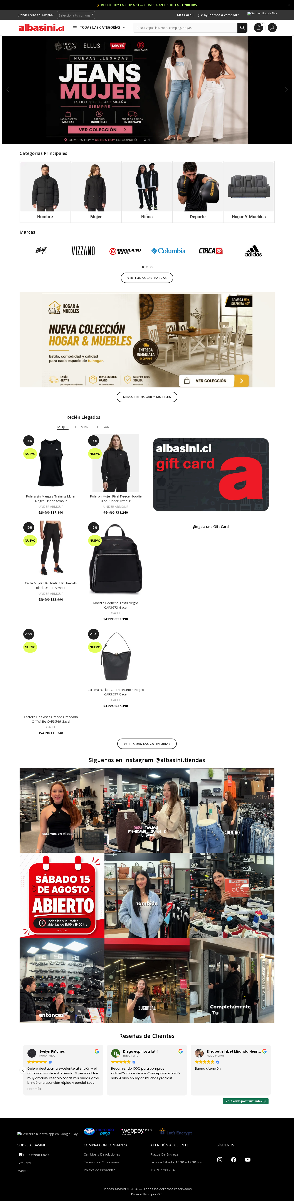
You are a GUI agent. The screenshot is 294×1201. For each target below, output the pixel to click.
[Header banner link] (147, 5)
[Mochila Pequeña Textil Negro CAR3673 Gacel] (116, 559)
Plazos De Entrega (164, 1154)
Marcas (22, 1170)
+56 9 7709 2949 (163, 1170)
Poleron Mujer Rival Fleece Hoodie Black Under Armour (116, 498)
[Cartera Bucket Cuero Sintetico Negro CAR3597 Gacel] (116, 656)
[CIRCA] (211, 251)
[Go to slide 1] (145, 140)
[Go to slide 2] (149, 140)
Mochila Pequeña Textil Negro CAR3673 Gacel (115, 605)
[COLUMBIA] (168, 251)
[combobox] (76, 15)
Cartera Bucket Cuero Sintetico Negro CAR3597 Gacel (115, 691)
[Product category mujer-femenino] (96, 192)
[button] (7, 89)
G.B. (160, 1194)
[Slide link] (147, 89)
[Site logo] (41, 27)
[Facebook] (234, 1158)
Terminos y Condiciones (101, 1162)
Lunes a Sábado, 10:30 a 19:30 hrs (176, 1162)
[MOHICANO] (125, 251)
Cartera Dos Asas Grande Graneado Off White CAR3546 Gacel (51, 719)
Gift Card (184, 15)
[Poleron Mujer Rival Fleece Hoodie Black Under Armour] (116, 463)
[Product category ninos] (147, 192)
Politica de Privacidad (100, 1170)
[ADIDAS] (253, 251)
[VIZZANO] (83, 251)
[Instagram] (220, 1158)
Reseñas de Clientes (147, 1036)
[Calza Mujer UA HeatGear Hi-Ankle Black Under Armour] (51, 550)
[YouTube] (248, 1158)
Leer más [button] (118, 1089)
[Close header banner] (288, 5)
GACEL (116, 613)
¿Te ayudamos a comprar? (218, 15)
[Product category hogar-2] (249, 192)
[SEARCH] (242, 28)
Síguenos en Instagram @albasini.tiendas (147, 760)
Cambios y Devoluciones (102, 1154)
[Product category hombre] (45, 192)
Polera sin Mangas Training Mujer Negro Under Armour (51, 498)
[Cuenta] (272, 27)
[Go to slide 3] (151, 267)
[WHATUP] (41, 251)
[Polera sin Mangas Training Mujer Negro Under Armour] (51, 463)
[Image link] (147, 339)
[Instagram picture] (62, 810)
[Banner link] (210, 474)
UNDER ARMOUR (51, 506)
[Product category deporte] (198, 192)
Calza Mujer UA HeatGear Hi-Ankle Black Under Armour (51, 585)
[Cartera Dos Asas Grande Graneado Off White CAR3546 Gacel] (51, 670)
